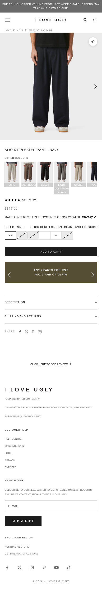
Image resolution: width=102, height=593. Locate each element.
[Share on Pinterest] (33, 332)
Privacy (10, 460)
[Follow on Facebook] (7, 567)
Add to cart (51, 251)
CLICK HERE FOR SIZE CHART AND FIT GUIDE (63, 227)
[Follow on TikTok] (68, 567)
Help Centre (13, 439)
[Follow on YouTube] (56, 567)
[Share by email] (40, 332)
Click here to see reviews (49, 364)
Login (8, 453)
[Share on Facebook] (20, 332)
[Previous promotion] (9, 275)
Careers (10, 467)
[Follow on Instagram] (31, 567)
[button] (51, 200)
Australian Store (17, 547)
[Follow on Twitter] (19, 567)
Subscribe (23, 521)
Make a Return (14, 446)
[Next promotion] (92, 275)
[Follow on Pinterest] (44, 567)
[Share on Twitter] (26, 332)
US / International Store (21, 553)
